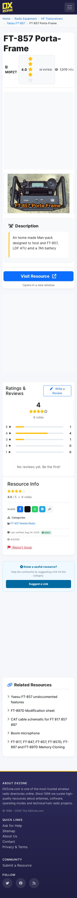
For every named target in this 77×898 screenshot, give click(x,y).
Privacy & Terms (15, 847)
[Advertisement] (38, 130)
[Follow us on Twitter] (7, 883)
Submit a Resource (17, 865)
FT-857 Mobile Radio (22, 523)
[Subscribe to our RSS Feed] (34, 883)
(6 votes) (45, 69)
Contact (8, 841)
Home (6, 18)
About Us (9, 836)
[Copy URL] (50, 509)
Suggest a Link (38, 584)
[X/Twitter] (27, 509)
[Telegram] (42, 509)
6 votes (27, 497)
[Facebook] (20, 509)
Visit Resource (36, 276)
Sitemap (8, 831)
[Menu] (70, 7)
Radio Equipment (26, 18)
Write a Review (58, 391)
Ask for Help (12, 826)
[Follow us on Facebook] (21, 883)
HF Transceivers (52, 18)
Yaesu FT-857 (16, 23)
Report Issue (21, 547)
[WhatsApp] (35, 509)
